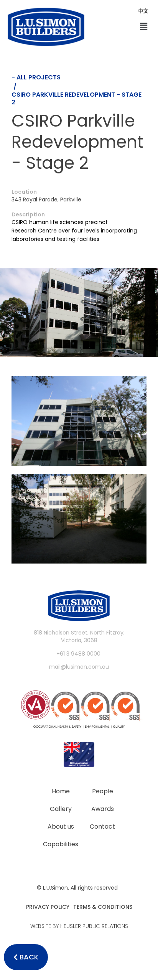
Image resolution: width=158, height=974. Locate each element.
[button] (143, 27)
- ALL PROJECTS (36, 77)
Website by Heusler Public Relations (79, 926)
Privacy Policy (47, 907)
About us (61, 826)
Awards (102, 808)
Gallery (61, 808)
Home (61, 791)
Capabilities (60, 844)
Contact (102, 826)
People (102, 791)
